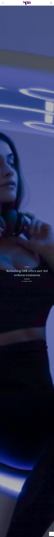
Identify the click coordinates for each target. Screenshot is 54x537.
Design (27, 267)
